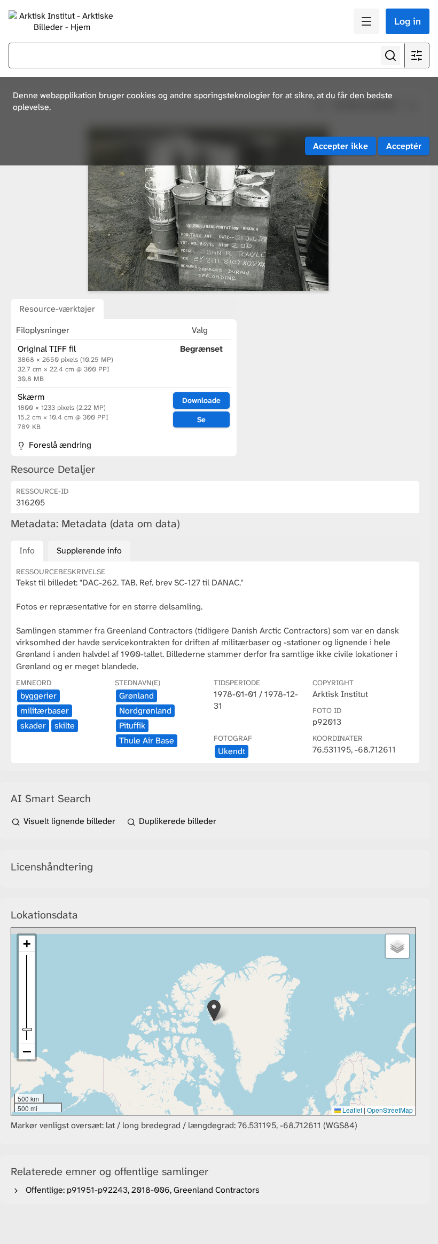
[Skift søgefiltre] (416, 55)
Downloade (201, 400)
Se (201, 419)
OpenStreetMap (390, 1109)
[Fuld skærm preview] (208, 208)
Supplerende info (89, 550)
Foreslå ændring (59, 444)
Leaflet (351, 1109)
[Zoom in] (27, 944)
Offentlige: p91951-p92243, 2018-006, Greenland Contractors (140, 1189)
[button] (214, 1010)
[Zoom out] (27, 1051)
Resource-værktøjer (57, 308)
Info (27, 550)
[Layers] (397, 946)
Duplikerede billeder (176, 821)
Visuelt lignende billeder (69, 821)
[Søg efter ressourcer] (390, 55)
